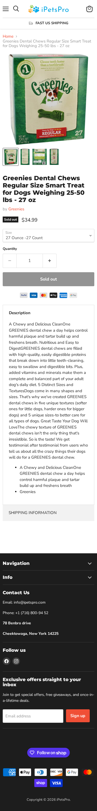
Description (19, 313)
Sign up (77, 716)
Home (8, 36)
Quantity (10, 249)
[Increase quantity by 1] (50, 261)
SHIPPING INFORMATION (33, 512)
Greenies (16, 209)
